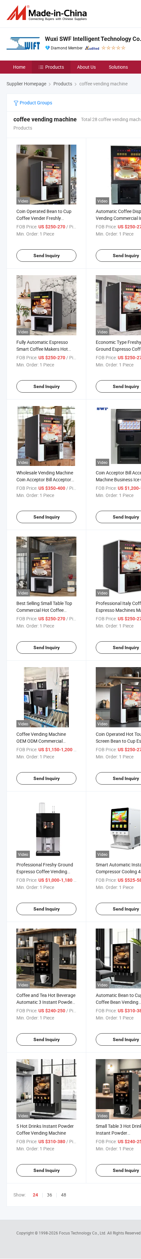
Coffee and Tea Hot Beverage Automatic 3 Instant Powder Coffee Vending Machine (45, 1002)
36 (49, 1195)
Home (19, 67)
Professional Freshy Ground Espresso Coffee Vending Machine (44, 871)
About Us (86, 67)
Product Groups (35, 102)
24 (35, 1194)
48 (63, 1195)
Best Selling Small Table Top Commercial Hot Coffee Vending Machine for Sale (44, 610)
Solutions (118, 67)
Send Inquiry (46, 255)
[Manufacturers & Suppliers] (48, 13)
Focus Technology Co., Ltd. (83, 1232)
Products (54, 67)
